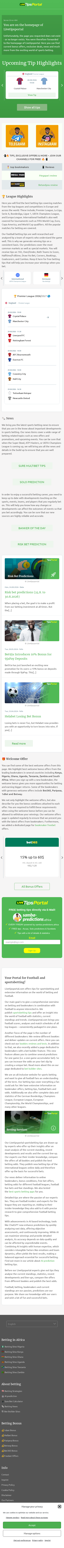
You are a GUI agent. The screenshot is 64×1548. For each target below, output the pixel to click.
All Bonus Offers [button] (32, 886)
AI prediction (47, 1260)
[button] (59, 1506)
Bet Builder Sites (12, 1411)
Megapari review (48, 175)
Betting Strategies (13, 1391)
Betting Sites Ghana (14, 1356)
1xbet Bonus (10, 1430)
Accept (32, 1525)
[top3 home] (18, 185)
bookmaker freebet (45, 824)
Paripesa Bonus (11, 1440)
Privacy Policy (8, 1484)
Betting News (11, 1406)
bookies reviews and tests (33, 1043)
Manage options (32, 1533)
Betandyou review (48, 184)
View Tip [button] (32, 95)
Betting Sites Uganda (15, 1362)
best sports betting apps (22, 1191)
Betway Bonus (11, 1445)
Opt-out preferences (22, 1540)
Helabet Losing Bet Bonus (23, 716)
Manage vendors (12, 1517)
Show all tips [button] (32, 107)
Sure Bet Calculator (14, 1401)
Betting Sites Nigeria (14, 1346)
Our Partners (7, 1500)
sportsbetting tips (22, 1012)
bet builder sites (33, 1068)
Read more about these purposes (34, 1517)
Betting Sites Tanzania (15, 1367)
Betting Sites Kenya (14, 1351)
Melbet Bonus (10, 1435)
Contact (5, 1474)
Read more (19, 743)
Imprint (48, 1540)
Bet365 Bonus (10, 1450)
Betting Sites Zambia (14, 1372)
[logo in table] (18, 176)
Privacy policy (37, 1540)
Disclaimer (6, 1495)
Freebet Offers (11, 1455)
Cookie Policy (7, 1490)
